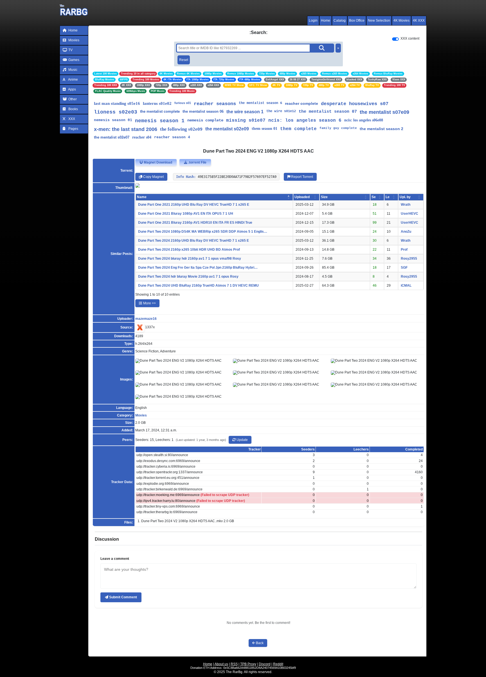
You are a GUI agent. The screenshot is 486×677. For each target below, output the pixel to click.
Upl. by (405, 197)
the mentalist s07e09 (384, 112)
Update (242, 440)
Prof (404, 250)
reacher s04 (141, 137)
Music (72, 70)
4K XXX (419, 20)
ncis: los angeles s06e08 (363, 120)
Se (374, 197)
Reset (183, 60)
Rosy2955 (409, 259)
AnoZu (406, 232)
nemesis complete (205, 120)
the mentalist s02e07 (111, 137)
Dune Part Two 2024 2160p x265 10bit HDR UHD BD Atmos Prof (189, 250)
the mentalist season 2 (381, 128)
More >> (149, 303)
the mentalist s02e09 (227, 128)
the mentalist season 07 (328, 111)
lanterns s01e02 (157, 103)
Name (142, 197)
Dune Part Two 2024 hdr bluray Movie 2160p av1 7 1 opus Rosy (188, 277)
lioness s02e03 (115, 112)
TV (70, 50)
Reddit (278, 664)
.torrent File (196, 162)
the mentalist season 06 (203, 111)
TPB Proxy (248, 664)
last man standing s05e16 (117, 103)
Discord (265, 664)
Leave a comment (114, 559)
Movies (73, 40)
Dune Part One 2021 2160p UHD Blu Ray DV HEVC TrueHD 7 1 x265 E (193, 205)
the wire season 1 (245, 111)
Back (259, 643)
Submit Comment (122, 597)
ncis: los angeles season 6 (304, 120)
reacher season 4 (172, 137)
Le (388, 197)
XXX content (409, 38)
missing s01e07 (246, 120)
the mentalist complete (160, 111)
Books (73, 109)
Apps (72, 89)
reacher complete (301, 103)
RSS (234, 664)
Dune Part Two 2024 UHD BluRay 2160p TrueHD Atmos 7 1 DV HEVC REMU (198, 285)
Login (313, 20)
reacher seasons (215, 104)
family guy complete (338, 128)
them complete (298, 129)
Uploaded (302, 197)
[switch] (395, 39)
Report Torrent (301, 177)
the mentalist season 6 (260, 103)
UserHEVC (409, 214)
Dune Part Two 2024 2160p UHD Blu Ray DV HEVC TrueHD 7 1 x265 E (193, 241)
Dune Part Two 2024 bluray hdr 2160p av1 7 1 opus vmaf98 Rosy (189, 259)
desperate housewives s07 (354, 104)
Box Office (356, 20)
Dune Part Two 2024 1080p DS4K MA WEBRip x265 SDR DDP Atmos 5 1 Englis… (202, 232)
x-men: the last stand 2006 (125, 129)
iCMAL (406, 285)
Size (324, 197)
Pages (73, 129)
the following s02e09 (181, 129)
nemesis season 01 (113, 120)
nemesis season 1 (159, 121)
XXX (71, 119)
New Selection (379, 20)
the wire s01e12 (281, 111)
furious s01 (182, 103)
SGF (404, 268)
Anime (73, 79)
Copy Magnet (153, 177)
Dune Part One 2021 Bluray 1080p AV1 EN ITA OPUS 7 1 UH (185, 214)
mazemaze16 (146, 319)
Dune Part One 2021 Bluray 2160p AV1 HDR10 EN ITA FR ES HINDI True (195, 223)
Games (73, 60)
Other (72, 99)
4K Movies (401, 20)
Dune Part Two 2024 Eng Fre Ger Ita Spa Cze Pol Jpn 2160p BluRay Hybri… (198, 268)
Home (325, 20)
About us (221, 664)
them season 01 (264, 128)
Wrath (405, 205)
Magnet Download (157, 162)
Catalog (340, 20)
